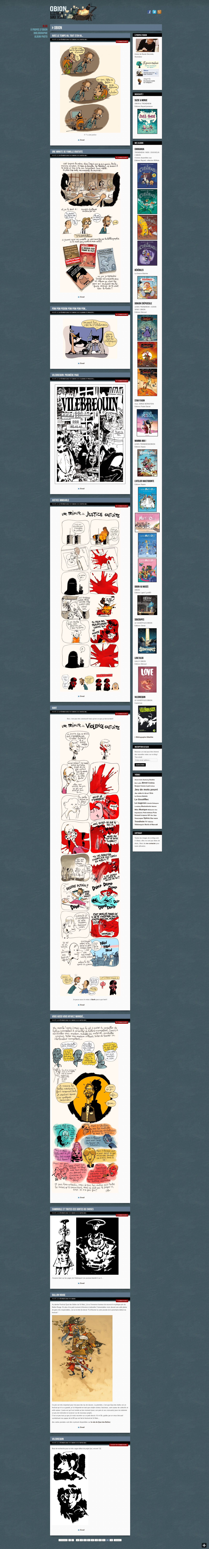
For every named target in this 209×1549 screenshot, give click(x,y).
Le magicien (140, 803)
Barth (93, 999)
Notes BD (83, 39)
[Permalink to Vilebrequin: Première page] (65, 374)
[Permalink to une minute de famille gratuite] (67, 151)
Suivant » (118, 1540)
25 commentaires (121, 506)
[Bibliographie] (40, 33)
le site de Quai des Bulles (100, 1422)
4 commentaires (122, 1215)
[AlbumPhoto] (41, 36)
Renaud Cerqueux (141, 815)
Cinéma (151, 783)
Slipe (155, 815)
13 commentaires (121, 713)
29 (77, 1540)
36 (103, 1540)
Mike (136, 810)
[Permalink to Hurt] (54, 707)
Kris (151, 793)
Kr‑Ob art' (145, 793)
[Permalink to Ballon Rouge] (58, 1294)
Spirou (147, 818)
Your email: (138, 757)
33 (92, 1540)
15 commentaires (121, 381)
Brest (145, 783)
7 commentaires (122, 1300)
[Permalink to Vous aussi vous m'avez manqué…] (68, 1016)
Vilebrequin (139, 824)
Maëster (154, 806)
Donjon (137, 786)
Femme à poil (145, 786)
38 (111, 1540)
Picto (155, 813)
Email (82, 140)
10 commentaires (121, 314)
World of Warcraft (151, 824)
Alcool (137, 779)
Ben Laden (138, 783)
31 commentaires (121, 157)
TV (146, 822)
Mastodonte (146, 806)
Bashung (146, 779)
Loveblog (138, 806)
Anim (141, 779)
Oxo (156, 809)
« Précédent (63, 1540)
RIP (149, 815)
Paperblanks (138, 812)
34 (96, 1540)
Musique (143, 809)
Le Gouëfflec (142, 799)
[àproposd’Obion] (39, 29)
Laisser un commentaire (118, 1444)
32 (89, 1540)
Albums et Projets (86, 312)
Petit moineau (147, 813)
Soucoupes (139, 818)
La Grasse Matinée (141, 796)
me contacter (151, 843)
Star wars (154, 818)
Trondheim (140, 821)
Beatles (152, 780)
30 (81, 1540)
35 (100, 1540)
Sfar (151, 815)
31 (85, 1540)
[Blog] (45, 26)
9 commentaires (122, 41)
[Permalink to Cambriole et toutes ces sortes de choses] (73, 1209)
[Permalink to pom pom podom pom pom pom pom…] (69, 308)
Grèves (152, 786)
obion (74, 39)
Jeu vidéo (138, 793)
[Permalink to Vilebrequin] (58, 1438)
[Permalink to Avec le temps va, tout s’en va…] (67, 35)
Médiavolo (151, 809)
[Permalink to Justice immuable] (60, 500)
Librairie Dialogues (153, 803)
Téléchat (150, 821)
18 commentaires (121, 1022)
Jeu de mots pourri (146, 789)
